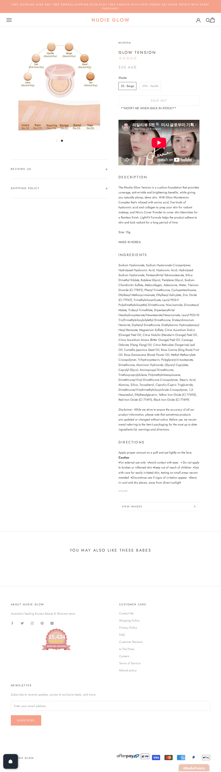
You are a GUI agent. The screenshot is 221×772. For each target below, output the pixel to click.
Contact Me (126, 613)
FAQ (122, 635)
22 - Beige (127, 86)
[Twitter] (137, 490)
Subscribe (26, 720)
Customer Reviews (131, 642)
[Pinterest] (143, 490)
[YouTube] (52, 622)
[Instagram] (32, 622)
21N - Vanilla (150, 86)
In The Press (126, 649)
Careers (124, 656)
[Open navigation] (9, 20)
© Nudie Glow (22, 758)
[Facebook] (132, 490)
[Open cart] (212, 19)
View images (132, 506)
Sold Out (159, 101)
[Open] (10, 761)
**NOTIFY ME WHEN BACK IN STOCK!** (148, 108)
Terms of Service (129, 663)
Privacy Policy (128, 627)
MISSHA (124, 43)
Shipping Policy (25, 188)
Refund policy (128, 670)
